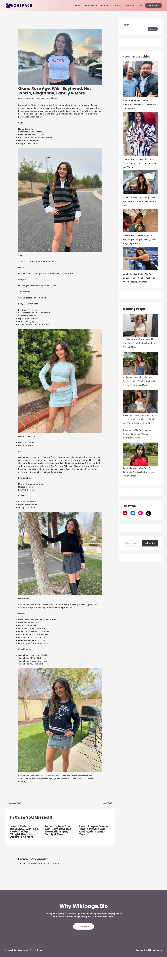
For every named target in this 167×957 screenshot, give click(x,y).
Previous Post (13, 803)
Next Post (109, 803)
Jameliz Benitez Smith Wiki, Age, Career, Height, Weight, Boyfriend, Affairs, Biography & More (139, 278)
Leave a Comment (26, 98)
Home (77, 5)
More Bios (131, 5)
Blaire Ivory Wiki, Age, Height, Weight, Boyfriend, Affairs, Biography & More (137, 434)
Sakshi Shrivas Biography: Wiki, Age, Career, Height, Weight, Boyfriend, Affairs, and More (24, 832)
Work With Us (90, 5)
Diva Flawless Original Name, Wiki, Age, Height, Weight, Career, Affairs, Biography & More (140, 239)
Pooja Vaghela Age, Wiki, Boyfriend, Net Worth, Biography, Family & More (57, 830)
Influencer (106, 5)
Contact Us (10, 950)
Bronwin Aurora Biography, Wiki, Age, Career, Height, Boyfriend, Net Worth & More (139, 343)
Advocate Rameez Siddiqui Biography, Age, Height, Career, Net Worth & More (140, 104)
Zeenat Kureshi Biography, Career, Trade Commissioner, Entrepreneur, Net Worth (140, 163)
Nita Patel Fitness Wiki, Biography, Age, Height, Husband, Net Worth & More (139, 201)
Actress (118, 5)
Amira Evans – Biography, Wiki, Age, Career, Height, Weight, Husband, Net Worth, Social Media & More (139, 419)
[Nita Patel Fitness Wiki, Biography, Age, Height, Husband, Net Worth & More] (140, 182)
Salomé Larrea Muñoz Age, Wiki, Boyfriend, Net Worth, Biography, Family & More (138, 472)
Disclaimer (23, 950)
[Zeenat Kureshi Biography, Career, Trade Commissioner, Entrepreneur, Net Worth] (140, 134)
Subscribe (150, 543)
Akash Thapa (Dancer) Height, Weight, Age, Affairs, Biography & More (94, 830)
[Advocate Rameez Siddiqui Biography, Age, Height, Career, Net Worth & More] (140, 79)
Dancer (40, 98)
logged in (35, 863)
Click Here (45, 655)
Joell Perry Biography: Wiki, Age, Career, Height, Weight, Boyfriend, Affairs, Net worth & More (139, 381)
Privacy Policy (36, 950)
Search (126, 24)
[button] (141, 5)
